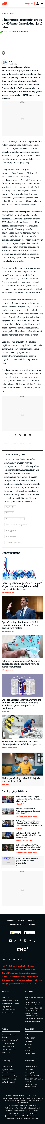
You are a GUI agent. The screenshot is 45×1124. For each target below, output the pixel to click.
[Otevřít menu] (42, 3)
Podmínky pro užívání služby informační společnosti (22, 1108)
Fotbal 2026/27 (30, 1038)
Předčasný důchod (31, 1067)
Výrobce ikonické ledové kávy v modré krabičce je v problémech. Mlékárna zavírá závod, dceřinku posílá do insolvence (21, 704)
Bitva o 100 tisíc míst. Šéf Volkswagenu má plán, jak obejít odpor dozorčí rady (28, 811)
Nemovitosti (13, 973)
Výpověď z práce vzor (9, 1049)
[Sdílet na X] (20, 435)
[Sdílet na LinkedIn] (29, 435)
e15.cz (4, 13)
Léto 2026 (29, 992)
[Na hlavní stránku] (5, 3)
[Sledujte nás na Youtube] (29, 940)
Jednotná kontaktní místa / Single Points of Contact (21, 1116)
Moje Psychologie (8, 966)
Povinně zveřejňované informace (27, 1118)
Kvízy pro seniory (7, 1007)
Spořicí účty (29, 1070)
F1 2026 (27, 1047)
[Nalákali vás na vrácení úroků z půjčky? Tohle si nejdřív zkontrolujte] (8, 862)
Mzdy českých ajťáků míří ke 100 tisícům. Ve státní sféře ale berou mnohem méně (28, 835)
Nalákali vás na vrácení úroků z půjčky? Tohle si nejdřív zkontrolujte (28, 861)
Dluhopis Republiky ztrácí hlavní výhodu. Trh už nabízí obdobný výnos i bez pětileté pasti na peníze (29, 823)
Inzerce (31, 920)
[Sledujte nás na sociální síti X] (15, 940)
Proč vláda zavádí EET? (9, 1043)
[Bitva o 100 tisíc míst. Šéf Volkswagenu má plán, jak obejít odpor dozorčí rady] (8, 812)
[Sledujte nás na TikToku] (34, 940)
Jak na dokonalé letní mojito (34, 1018)
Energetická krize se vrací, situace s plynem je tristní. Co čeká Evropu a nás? (22, 743)
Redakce (21, 920)
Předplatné (14, 924)
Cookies (35, 1111)
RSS (23, 924)
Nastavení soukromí (14, 1113)
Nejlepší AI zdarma (8, 1073)
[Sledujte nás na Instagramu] (25, 940)
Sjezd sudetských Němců (10, 1040)
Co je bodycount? (7, 1013)
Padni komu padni (8, 1046)
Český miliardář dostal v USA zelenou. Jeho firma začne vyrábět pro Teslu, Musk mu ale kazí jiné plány (28, 847)
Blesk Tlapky (21, 966)
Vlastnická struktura (29, 1113)
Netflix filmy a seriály (8, 1082)
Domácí (11, 13)
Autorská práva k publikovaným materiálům (22, 1105)
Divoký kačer (6, 1052)
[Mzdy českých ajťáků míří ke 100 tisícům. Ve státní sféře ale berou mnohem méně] (8, 836)
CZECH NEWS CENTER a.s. (30, 1096)
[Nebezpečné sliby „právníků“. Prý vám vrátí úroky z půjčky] (22, 764)
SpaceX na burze (7, 1067)
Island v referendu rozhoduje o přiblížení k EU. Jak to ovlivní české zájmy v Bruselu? (29, 799)
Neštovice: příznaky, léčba (10, 1000)
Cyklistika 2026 (30, 1053)
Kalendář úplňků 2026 (9, 1010)
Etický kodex (11, 1118)
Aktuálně (5, 992)
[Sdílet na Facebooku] (15, 435)
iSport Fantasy (14, 969)
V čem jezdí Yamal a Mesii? (10, 1004)
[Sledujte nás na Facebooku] (20, 940)
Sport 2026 (29, 1029)
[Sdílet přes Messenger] (25, 435)
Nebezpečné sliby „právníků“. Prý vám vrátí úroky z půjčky (21, 779)
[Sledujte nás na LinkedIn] (10, 940)
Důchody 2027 (29, 1073)
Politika (5, 1029)
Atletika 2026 (29, 1050)
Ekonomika (29, 1061)
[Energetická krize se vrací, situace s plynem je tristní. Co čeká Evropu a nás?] (22, 727)
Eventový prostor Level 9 (24, 980)
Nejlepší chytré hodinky (9, 1076)
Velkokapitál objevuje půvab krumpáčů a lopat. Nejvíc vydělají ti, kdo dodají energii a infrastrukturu (22, 586)
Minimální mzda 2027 (32, 1076)
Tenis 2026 (28, 1044)
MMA (27, 1035)
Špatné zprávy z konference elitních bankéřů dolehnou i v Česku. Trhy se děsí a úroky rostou (20, 625)
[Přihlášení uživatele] (37, 3)
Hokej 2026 (28, 1041)
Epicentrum (5, 997)
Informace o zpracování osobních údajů (18, 1111)
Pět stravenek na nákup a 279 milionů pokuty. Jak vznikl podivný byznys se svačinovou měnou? (21, 664)
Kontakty (10, 920)
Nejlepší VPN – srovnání (9, 1079)
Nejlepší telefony (7, 1070)
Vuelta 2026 (31, 984)
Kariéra (32, 924)
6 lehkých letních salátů (32, 1022)
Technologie (6, 1061)
